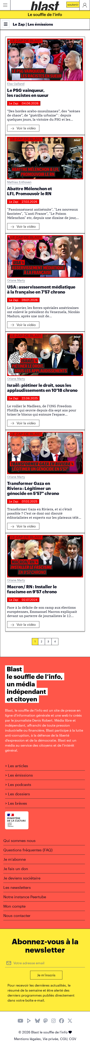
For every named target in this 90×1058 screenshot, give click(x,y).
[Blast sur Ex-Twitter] (69, 1021)
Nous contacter (17, 915)
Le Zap (13, 103)
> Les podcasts (18, 784)
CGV (72, 1039)
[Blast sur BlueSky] (37, 1021)
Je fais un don (15, 868)
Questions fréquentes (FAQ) (28, 850)
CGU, (64, 1039)
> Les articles (16, 765)
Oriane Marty (16, 280)
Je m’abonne (14, 859)
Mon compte (14, 906)
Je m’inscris (46, 975)
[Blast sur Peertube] (29, 1021)
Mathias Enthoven (19, 182)
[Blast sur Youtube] (20, 1021)
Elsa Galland (15, 83)
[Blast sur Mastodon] (45, 1021)
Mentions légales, (28, 1039)
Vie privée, (51, 1039)
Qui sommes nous (19, 840)
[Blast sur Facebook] (61, 1021)
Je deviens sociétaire (21, 878)
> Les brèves (16, 803)
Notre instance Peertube (24, 896)
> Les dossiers (17, 794)
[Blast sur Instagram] (53, 1021)
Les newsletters (17, 887)
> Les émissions (19, 775)
